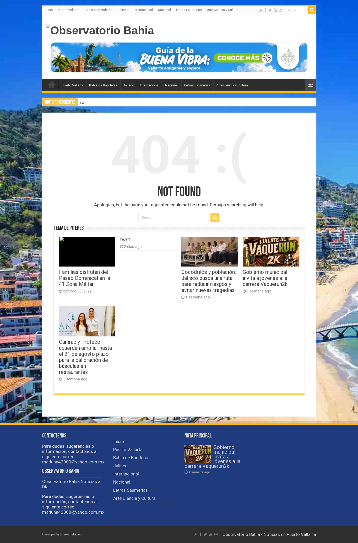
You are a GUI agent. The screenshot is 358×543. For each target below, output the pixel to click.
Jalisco (123, 10)
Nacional (164, 10)
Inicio (49, 10)
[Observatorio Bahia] (100, 29)
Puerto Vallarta (68, 10)
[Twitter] (270, 10)
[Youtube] (275, 10)
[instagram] (281, 10)
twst (84, 102)
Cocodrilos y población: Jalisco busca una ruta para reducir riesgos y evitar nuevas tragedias (166, 102)
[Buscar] (312, 10)
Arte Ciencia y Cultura (222, 10)
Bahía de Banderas (98, 10)
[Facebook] (265, 10)
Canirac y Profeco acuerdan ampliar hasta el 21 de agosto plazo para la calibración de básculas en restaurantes (85, 357)
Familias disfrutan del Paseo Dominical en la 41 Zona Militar (84, 278)
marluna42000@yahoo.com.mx (73, 461)
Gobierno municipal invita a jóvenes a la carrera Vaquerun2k (265, 278)
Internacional (143, 10)
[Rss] (261, 10)
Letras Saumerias (189, 10)
